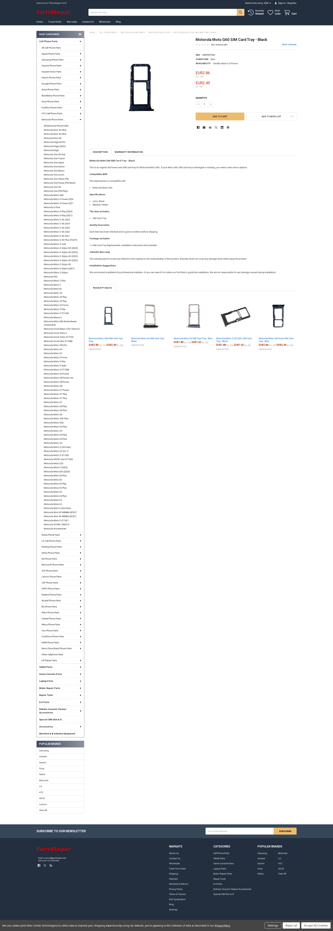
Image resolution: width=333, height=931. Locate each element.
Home (39, 21)
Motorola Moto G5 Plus (55, 426)
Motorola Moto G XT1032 (56, 455)
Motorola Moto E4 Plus (55, 496)
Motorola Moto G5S (54, 422)
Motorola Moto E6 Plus (55, 475)
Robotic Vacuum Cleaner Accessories (53, 711)
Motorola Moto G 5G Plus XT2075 (60, 240)
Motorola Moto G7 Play (55, 394)
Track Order (55, 21)
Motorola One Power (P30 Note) (59, 183)
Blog (118, 21)
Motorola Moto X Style (55, 365)
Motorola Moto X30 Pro (55, 345)
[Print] (210, 127)
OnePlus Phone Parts (52, 107)
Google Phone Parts (51, 83)
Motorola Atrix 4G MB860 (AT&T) (60, 516)
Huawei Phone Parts (51, 65)
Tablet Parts (45, 667)
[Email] (204, 127)
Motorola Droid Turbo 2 (55, 333)
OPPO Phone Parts (50, 588)
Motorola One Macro (54, 170)
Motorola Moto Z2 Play (55, 301)
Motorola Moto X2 (53, 353)
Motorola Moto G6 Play (55, 406)
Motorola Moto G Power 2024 (58, 199)
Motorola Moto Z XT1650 (56, 313)
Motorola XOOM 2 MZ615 (56, 524)
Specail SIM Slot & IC (50, 719)
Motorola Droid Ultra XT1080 (58, 341)
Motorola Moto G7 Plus (55, 398)
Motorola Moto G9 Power (56, 373)
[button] (271, 116)
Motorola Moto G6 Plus (55, 410)
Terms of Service (177, 894)
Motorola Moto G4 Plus (55, 439)
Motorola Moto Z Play (54, 309)
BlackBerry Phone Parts (53, 95)
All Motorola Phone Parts (56, 126)
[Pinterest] (227, 127)
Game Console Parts (50, 674)
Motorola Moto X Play (54, 361)
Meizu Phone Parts (51, 624)
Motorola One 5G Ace (54, 154)
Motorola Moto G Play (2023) (58, 211)
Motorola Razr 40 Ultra (55, 134)
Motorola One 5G (52, 187)
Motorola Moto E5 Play (55, 483)
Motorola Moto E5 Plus (55, 488)
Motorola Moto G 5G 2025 (57, 219)
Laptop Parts (46, 681)
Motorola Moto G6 (53, 414)
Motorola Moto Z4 (53, 293)
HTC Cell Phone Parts (52, 113)
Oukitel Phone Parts (51, 618)
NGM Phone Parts (50, 642)
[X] (216, 127)
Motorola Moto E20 (53, 463)
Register (292, 3)
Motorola (43, 780)
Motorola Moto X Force (55, 357)
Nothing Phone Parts (52, 547)
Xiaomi (42, 762)
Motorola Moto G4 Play (55, 435)
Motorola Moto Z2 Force (56, 305)
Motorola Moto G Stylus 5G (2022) (61, 260)
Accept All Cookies (316, 925)
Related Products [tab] (102, 287)
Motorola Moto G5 (53, 431)
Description (100, 152)
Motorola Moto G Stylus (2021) (59, 268)
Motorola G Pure (52, 207)
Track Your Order (177, 868)
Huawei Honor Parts (51, 71)
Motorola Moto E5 (53, 492)
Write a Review (289, 44)
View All (43, 810)
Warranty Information (129, 152)
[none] (140, 87)
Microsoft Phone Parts (53, 564)
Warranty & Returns (178, 884)
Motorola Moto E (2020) (56, 467)
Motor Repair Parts (49, 688)
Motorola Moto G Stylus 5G (57, 264)
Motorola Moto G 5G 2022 (57, 231)
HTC (41, 792)
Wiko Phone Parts (50, 612)
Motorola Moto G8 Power (56, 382)
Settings (273, 925)
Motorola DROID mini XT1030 (58, 459)
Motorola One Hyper (54, 162)
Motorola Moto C (52, 285)
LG (40, 786)
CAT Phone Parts (50, 582)
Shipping (173, 873)
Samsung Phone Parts (52, 59)
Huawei (43, 756)
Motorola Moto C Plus (55, 280)
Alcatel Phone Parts (51, 600)
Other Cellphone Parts (52, 654)
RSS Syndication (177, 899)
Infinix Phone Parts (51, 553)
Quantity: (202, 98)
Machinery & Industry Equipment (57, 733)
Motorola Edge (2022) (55, 146)
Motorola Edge (51, 150)
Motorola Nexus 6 (53, 317)
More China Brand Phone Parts (57, 648)
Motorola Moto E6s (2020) (57, 471)
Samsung (44, 750)
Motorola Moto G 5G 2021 (57, 236)
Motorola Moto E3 (53, 504)
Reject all (291, 925)
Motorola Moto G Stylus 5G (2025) (61, 248)
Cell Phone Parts (48, 41)
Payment (173, 879)
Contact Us (88, 21)
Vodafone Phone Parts (53, 636)
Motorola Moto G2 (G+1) (56, 451)
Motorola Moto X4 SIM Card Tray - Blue (193, 338)
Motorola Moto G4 (53, 443)
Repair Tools (46, 695)
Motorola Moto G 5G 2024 (57, 223)
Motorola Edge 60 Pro (55, 142)
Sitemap (173, 909)
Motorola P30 (50, 276)
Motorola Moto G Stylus (56, 272)
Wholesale (104, 21)
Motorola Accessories (55, 528)
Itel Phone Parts (49, 558)
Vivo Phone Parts (50, 630)
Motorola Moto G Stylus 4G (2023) (61, 256)
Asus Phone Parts (50, 89)
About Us (174, 853)
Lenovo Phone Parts (51, 576)
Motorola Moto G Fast (55, 244)
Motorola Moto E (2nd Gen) (57, 508)
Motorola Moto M (52, 289)
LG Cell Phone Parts (51, 541)
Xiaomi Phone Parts (51, 77)
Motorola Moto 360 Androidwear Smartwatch (60, 323)
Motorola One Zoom (54, 174)
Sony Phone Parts (50, 101)
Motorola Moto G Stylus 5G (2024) (61, 252)
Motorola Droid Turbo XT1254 (58, 337)
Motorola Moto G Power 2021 (58, 203)
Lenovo (43, 804)
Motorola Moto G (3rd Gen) (57, 447)
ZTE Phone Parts (50, 570)
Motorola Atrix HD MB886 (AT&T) (60, 512)
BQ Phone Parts (49, 606)
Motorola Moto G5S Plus (56, 418)
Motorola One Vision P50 (56, 179)
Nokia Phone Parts (51, 535)
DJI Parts (44, 702)
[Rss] (50, 865)
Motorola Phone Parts (52, 119)
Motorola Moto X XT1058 (56, 369)
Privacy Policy (175, 889)
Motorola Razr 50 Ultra (55, 130)
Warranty (72, 21)
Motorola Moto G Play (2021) (58, 215)
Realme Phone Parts (51, 594)
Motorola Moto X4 (53, 349)
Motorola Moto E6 (53, 479)
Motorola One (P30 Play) (56, 191)
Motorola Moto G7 (53, 402)
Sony (41, 768)
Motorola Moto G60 (53, 195)
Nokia (42, 774)
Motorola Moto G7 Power (56, 390)
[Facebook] (198, 127)
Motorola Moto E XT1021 (56, 520)
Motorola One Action (54, 166)
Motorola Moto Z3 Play (55, 297)
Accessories (46, 726)
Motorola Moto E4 (53, 500)
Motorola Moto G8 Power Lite (58, 377)
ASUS (42, 798)
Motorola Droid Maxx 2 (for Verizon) (62, 329)
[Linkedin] (222, 127)
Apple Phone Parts (51, 54)
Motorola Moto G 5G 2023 (57, 227)
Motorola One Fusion (54, 158)
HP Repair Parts (49, 660)
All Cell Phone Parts (51, 47)
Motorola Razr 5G (52, 138)
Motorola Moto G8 (53, 386)
